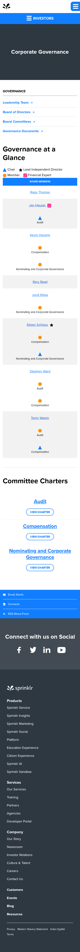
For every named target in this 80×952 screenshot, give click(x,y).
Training (12, 797)
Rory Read (40, 282)
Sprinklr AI (14, 764)
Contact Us (15, 879)
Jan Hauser (38, 205)
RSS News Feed (18, 614)
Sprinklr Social (17, 732)
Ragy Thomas (40, 192)
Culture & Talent (18, 863)
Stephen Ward (40, 371)
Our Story (14, 839)
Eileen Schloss (38, 325)
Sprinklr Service (18, 708)
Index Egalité (57, 929)
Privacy (11, 929)
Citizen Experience (20, 756)
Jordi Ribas (40, 295)
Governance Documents (21, 131)
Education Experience (23, 748)
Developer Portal (19, 821)
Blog (10, 906)
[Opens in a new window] (19, 650)
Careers (12, 871)
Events (12, 898)
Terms (10, 934)
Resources (15, 914)
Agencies (13, 813)
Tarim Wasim (40, 418)
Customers (15, 890)
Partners (13, 805)
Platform (13, 740)
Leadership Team (16, 102)
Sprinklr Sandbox (19, 772)
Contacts (14, 604)
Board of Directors (17, 112)
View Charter (40, 512)
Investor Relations (19, 855)
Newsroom (15, 847)
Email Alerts (15, 595)
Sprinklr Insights (18, 716)
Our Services (16, 789)
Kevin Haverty (40, 235)
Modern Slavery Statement (32, 929)
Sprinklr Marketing (20, 724)
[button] (75, 6)
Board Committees (17, 121)
